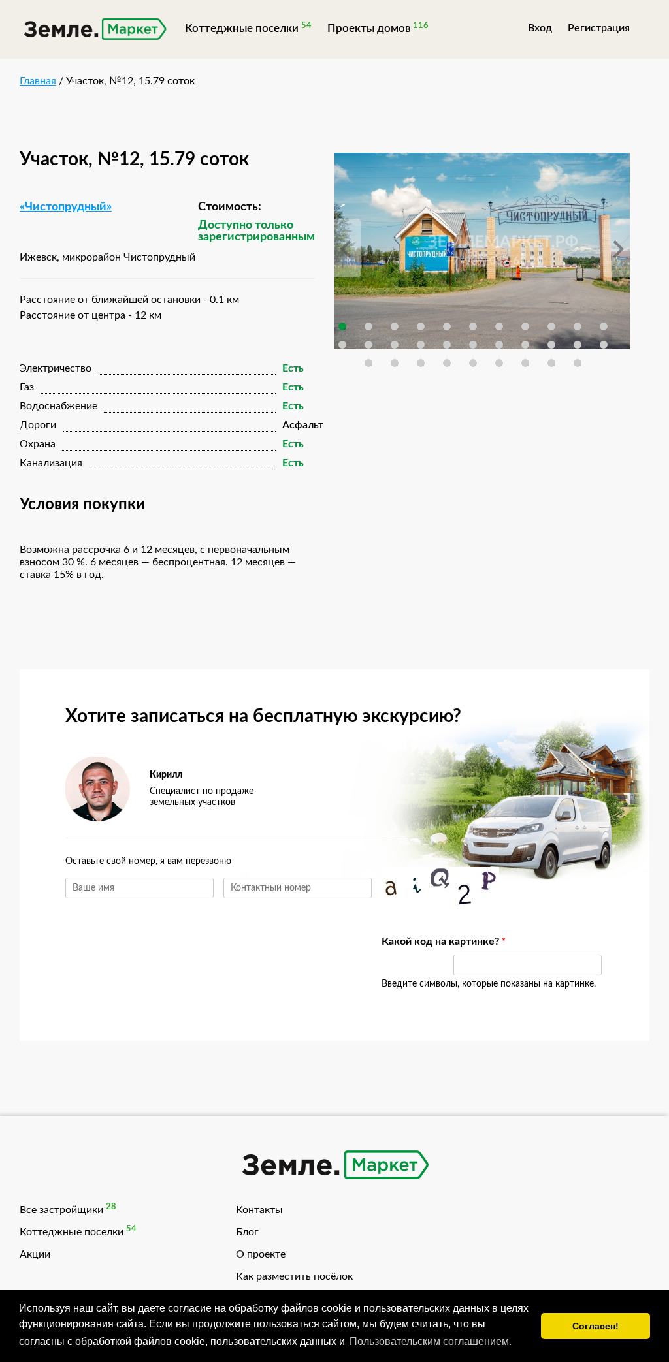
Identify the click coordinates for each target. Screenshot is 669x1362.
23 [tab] (368, 363)
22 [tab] (604, 345)
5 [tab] (447, 326)
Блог (247, 1232)
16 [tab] (447, 345)
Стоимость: (229, 207)
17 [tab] (473, 345)
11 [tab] (604, 326)
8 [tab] (525, 326)
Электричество (55, 368)
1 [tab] (342, 326)
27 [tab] (473, 363)
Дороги (38, 425)
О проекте (261, 1254)
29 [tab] (525, 363)
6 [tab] (473, 326)
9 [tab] (551, 326)
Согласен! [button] (595, 1326)
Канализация (51, 463)
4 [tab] (421, 326)
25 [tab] (421, 363)
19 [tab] (525, 345)
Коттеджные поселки (242, 28)
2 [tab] (368, 326)
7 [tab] (499, 326)
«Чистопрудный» (66, 207)
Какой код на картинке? (411, 941)
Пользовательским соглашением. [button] (431, 1341)
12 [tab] (342, 345)
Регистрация (599, 28)
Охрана (38, 444)
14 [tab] (395, 345)
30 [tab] (551, 363)
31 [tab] (577, 363)
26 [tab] (447, 363)
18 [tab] (499, 345)
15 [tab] (421, 345)
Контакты (259, 1210)
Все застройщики (61, 1210)
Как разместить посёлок (294, 1276)
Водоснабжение (58, 406)
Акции (35, 1254)
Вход (540, 28)
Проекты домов (368, 28)
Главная (38, 81)
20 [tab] (551, 345)
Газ (27, 387)
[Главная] (94, 31)
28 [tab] (499, 363)
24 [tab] (395, 363)
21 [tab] (577, 345)
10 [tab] (577, 326)
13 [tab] (368, 345)
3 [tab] (395, 326)
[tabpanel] (482, 251)
